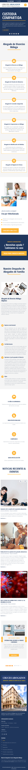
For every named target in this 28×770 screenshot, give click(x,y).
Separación (5, 747)
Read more (3, 518)
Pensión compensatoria (8, 752)
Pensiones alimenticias (7, 749)
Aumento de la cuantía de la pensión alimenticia (13, 509)
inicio (4, 740)
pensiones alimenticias (5, 510)
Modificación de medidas (8, 754)
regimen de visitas (4, 603)
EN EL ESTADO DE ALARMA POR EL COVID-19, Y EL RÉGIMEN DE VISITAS (13, 601)
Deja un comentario (13, 510)
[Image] (14, 630)
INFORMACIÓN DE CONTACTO (9, 742)
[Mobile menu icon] (25, 5)
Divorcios (5, 745)
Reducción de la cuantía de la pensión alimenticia (14, 552)
